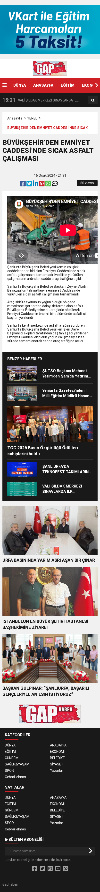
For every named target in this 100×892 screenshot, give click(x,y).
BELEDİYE (57, 758)
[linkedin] (36, 185)
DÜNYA (19, 85)
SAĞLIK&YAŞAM (17, 764)
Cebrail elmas (15, 777)
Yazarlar (56, 770)
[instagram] (50, 868)
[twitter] (29, 185)
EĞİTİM (68, 85)
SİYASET (57, 764)
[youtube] (57, 868)
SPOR (9, 770)
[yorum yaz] (55, 185)
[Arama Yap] (92, 100)
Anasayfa (14, 118)
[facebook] (23, 185)
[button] (96, 85)
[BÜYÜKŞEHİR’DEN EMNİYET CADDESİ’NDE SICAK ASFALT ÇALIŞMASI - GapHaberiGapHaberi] (50, 68)
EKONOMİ (57, 752)
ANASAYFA (43, 85)
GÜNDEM (11, 758)
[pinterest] (42, 185)
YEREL (32, 118)
